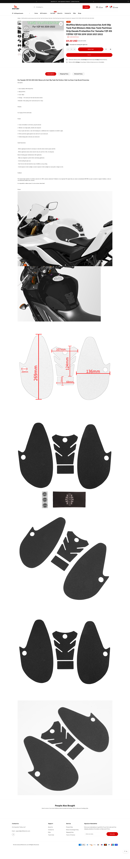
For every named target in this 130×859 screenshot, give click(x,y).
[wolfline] (15, 7)
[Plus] (74, 49)
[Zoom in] (61, 24)
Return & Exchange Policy (72, 829)
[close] (128, 1)
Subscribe (112, 834)
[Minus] (68, 49)
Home (19, 18)
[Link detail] (13, 834)
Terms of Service (70, 835)
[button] (36, 1)
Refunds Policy (78, 74)
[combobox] (61, 7)
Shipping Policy (64, 74)
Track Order (51, 835)
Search (86, 7)
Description (50, 74)
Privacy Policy (69, 827)
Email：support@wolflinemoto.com (21, 831)
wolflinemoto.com (24, 844)
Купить (89, 54)
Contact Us (51, 829)
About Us (50, 827)
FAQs (49, 832)
